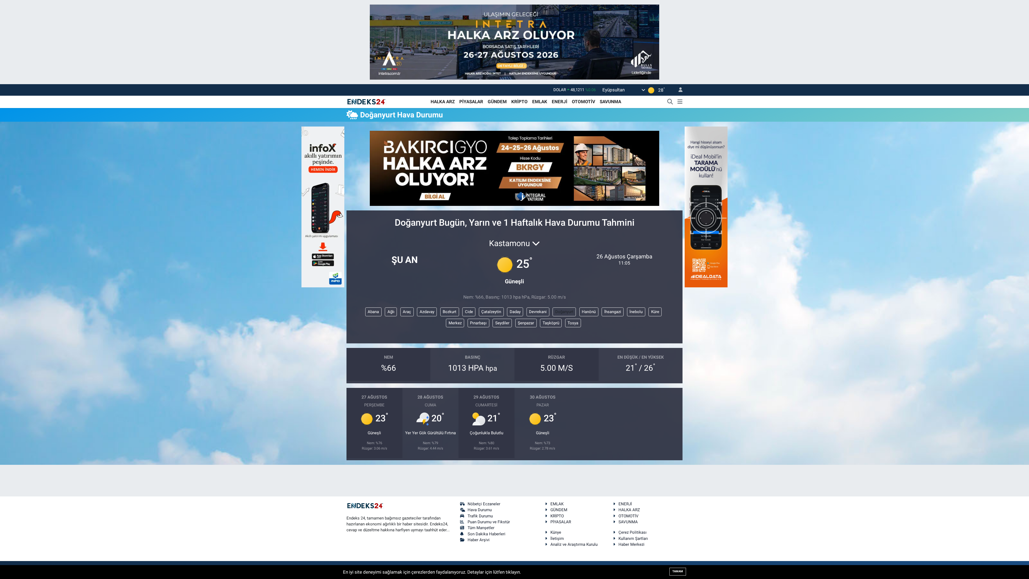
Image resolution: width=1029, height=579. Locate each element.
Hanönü (589, 311)
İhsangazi (612, 311)
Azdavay (427, 311)
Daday (515, 311)
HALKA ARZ (443, 101)
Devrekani (538, 311)
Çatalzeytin (491, 311)
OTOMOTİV (583, 101)
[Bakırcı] (514, 167)
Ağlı (390, 311)
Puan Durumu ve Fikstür (489, 521)
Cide (469, 311)
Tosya (573, 323)
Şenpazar (526, 323)
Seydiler (502, 323)
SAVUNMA (610, 101)
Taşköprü (551, 323)
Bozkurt (449, 311)
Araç (407, 311)
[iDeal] (706, 206)
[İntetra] (514, 41)
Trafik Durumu (480, 516)
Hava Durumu (480, 509)
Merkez (455, 323)
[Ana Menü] (680, 101)
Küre (655, 311)
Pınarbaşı (478, 323)
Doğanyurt (564, 311)
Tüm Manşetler (481, 527)
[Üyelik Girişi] (678, 90)
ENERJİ (559, 101)
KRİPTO (519, 101)
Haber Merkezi (631, 544)
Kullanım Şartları (633, 538)
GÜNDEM (497, 101)
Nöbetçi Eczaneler (484, 504)
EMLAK (539, 101)
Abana (373, 311)
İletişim (557, 538)
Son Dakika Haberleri (486, 534)
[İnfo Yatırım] (322, 206)
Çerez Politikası (632, 532)
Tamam (677, 571)
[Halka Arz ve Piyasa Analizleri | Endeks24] (366, 101)
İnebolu (636, 311)
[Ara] (670, 101)
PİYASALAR (471, 101)
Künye (555, 532)
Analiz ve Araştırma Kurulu (574, 544)
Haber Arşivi (479, 539)
